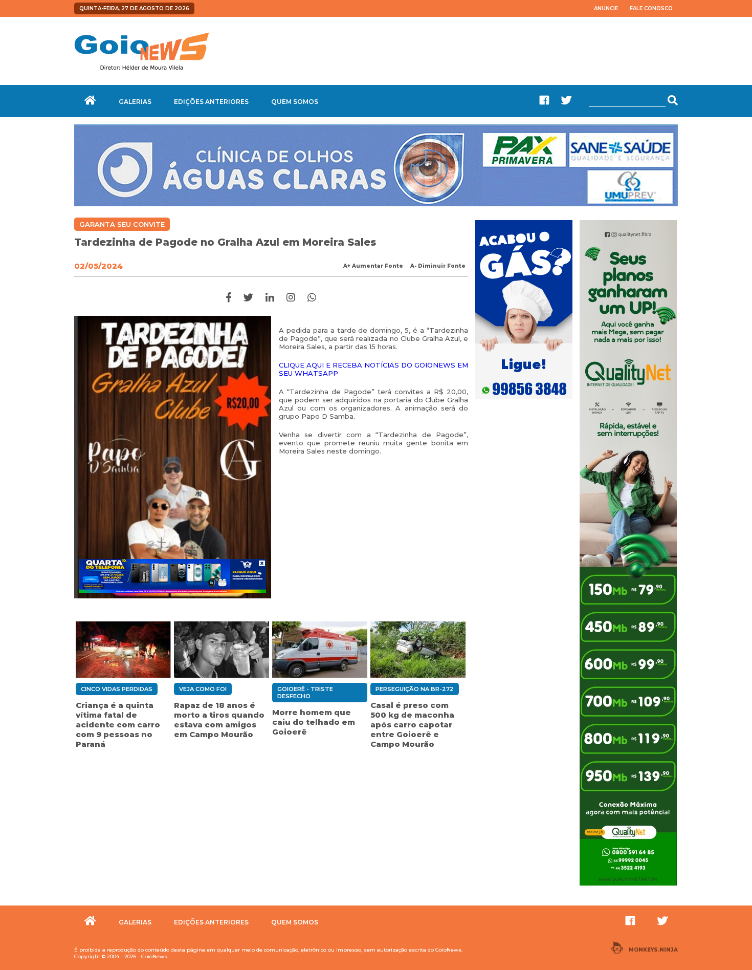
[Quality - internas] (628, 886)
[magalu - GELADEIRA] (172, 576)
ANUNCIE (606, 8)
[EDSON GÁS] (523, 400)
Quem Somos (294, 101)
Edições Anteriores (211, 101)
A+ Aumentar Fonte (373, 266)
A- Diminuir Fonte (438, 266)
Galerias (135, 101)
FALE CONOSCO (651, 8)
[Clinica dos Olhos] (376, 204)
